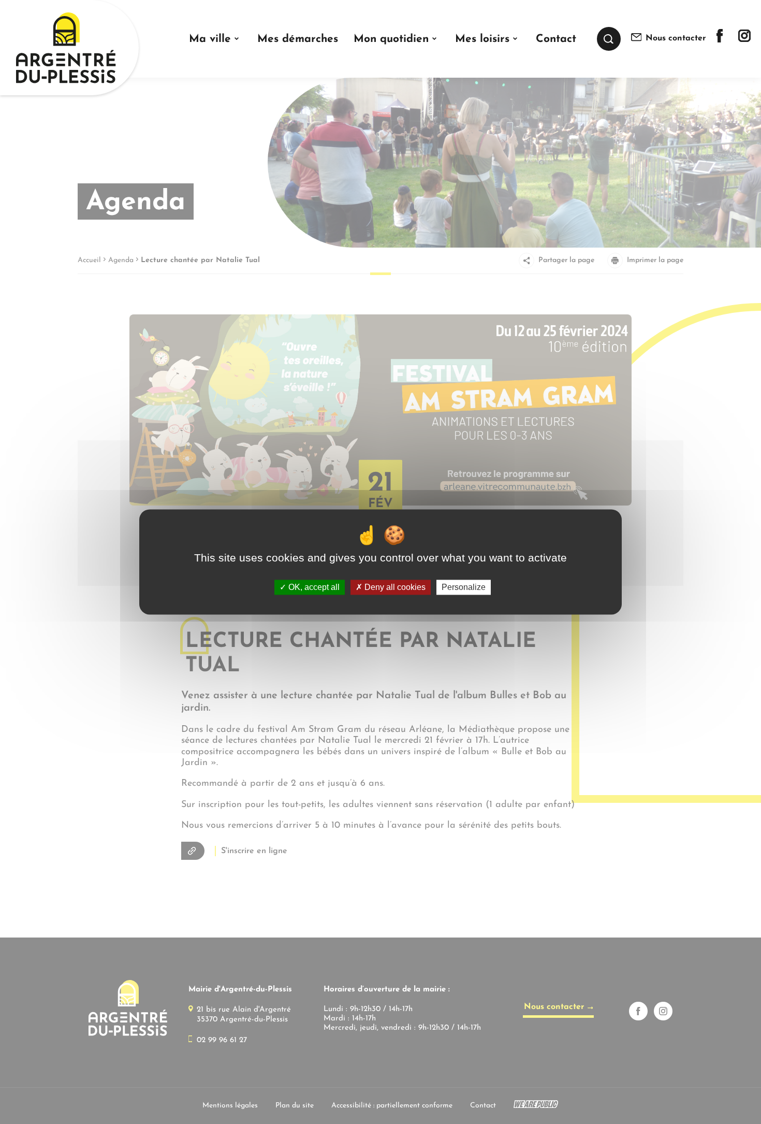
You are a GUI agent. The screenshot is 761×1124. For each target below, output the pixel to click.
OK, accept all (313, 587)
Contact (556, 39)
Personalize (464, 587)
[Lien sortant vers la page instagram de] (744, 40)
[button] (215, 39)
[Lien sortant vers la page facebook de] (719, 40)
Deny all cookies (394, 587)
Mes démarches (297, 39)
